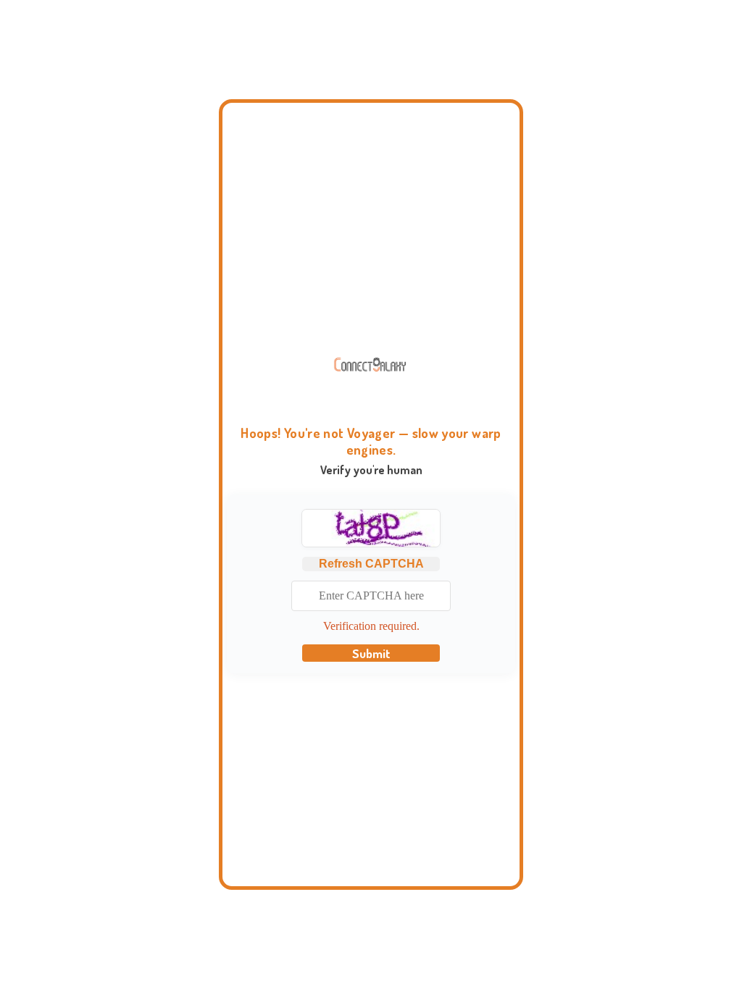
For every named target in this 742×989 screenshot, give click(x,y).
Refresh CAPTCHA (371, 563)
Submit (371, 653)
